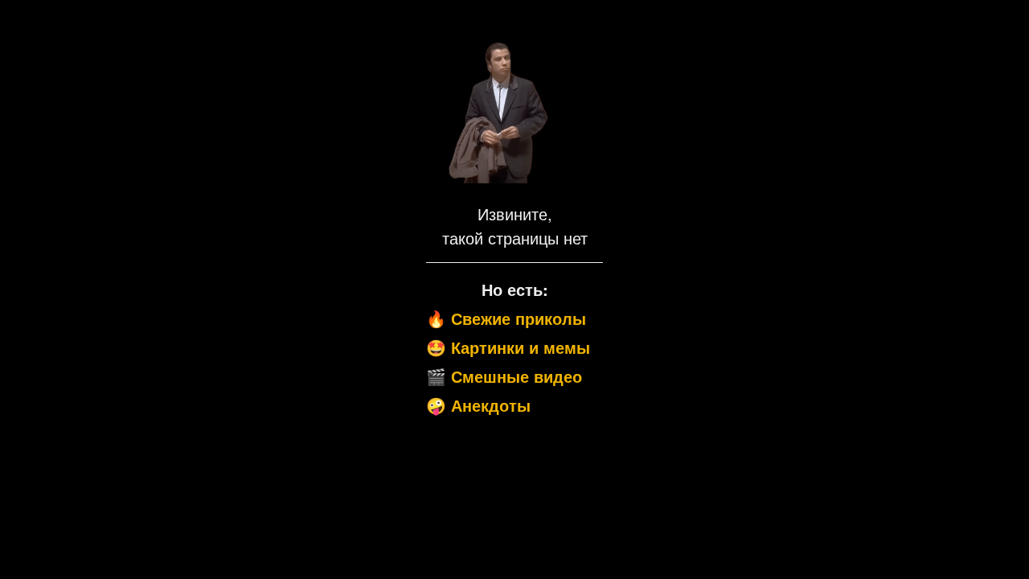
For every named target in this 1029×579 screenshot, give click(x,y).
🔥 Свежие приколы (506, 318)
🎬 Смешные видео (504, 376)
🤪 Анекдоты (478, 405)
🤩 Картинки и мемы (508, 347)
